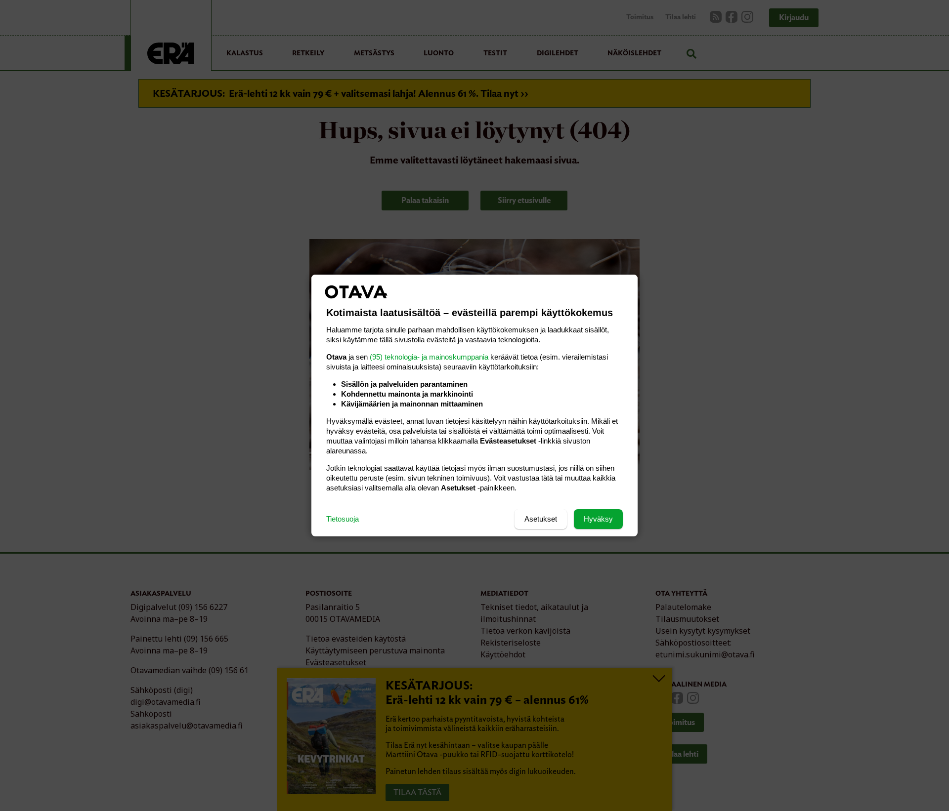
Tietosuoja (342, 519)
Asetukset (540, 519)
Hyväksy (598, 519)
